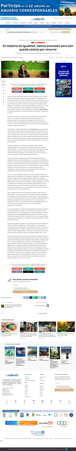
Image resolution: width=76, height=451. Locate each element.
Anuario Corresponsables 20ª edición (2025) (9, 362)
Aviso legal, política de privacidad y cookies (42, 438)
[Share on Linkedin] (3, 93)
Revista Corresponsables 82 (44, 359)
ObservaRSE (14, 17)
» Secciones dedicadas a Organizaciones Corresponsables (60, 29)
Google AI (39, 88)
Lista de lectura (61, 18)
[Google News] (42, 402)
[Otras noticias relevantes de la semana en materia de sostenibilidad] (10, 327)
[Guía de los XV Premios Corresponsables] (66, 353)
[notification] (73, 18)
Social (35, 42)
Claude (16, 88)
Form (1, 440)
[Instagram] (24, 402)
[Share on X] (57, 57)
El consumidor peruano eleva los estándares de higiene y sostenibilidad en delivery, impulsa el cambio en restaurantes (47, 335)
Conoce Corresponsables (5, 17)
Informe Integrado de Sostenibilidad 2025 (63, 438)
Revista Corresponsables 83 (32, 359)
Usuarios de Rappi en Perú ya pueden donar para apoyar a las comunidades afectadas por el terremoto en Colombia (28, 335)
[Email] (3, 96)
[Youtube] (33, 402)
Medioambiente (7, 331)
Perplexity (39, 91)
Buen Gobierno (44, 109)
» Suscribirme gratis (65, 32)
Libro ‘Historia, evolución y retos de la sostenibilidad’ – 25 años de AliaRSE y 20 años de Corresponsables (20, 362)
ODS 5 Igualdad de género (40, 42)
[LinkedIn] (51, 402)
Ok (66, 449)
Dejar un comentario (43, 313)
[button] (59, 57)
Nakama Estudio (27, 438)
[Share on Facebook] (55, 57)
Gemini (16, 91)
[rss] (69, 402)
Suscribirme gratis (25, 291)
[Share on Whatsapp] (33, 297)
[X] (15, 402)
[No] (74, 449)
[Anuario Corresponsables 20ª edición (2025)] (10, 353)
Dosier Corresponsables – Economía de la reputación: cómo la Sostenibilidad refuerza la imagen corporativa (54, 364)
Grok (28, 91)
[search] (71, 18)
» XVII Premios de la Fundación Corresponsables (9, 19)
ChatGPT (28, 88)
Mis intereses (55, 18)
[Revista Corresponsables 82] (44, 352)
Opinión (33, 42)
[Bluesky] (60, 402)
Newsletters (67, 18)
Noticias (3, 331)
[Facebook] (6, 402)
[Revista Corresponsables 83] (32, 352)
